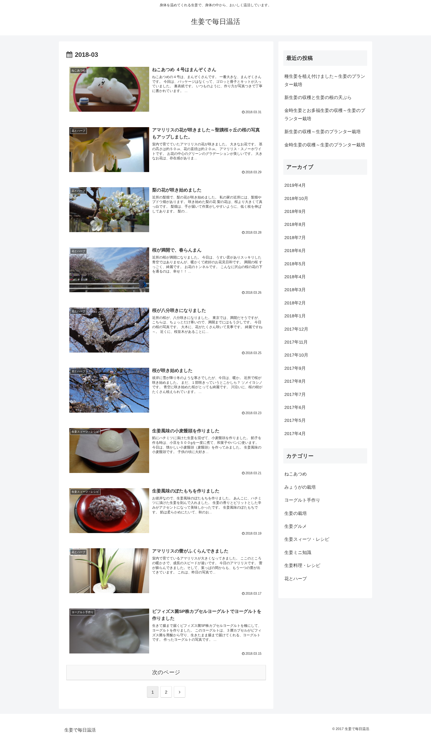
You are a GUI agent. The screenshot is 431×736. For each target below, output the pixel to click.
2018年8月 (295, 224)
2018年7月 (295, 237)
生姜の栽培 (295, 513)
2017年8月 (295, 381)
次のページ (166, 672)
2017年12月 (296, 329)
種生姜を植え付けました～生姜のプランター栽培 (324, 80)
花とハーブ (295, 578)
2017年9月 (295, 368)
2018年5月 (295, 263)
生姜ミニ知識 (297, 552)
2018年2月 (295, 302)
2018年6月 (295, 250)
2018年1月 (295, 315)
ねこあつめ (295, 473)
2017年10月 (296, 355)
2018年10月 (296, 198)
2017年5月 (295, 420)
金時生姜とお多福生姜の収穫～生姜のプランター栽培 (324, 114)
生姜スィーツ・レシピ (306, 539)
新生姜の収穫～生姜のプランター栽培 (322, 131)
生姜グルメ (295, 526)
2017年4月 (295, 433)
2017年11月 (296, 342)
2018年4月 (295, 276)
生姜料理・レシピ (302, 565)
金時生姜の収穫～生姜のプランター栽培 (324, 144)
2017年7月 (295, 394)
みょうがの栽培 (300, 487)
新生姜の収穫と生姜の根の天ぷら (318, 97)
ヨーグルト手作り (302, 500)
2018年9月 (295, 211)
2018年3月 (295, 289)
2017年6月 (295, 407)
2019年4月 (295, 185)
